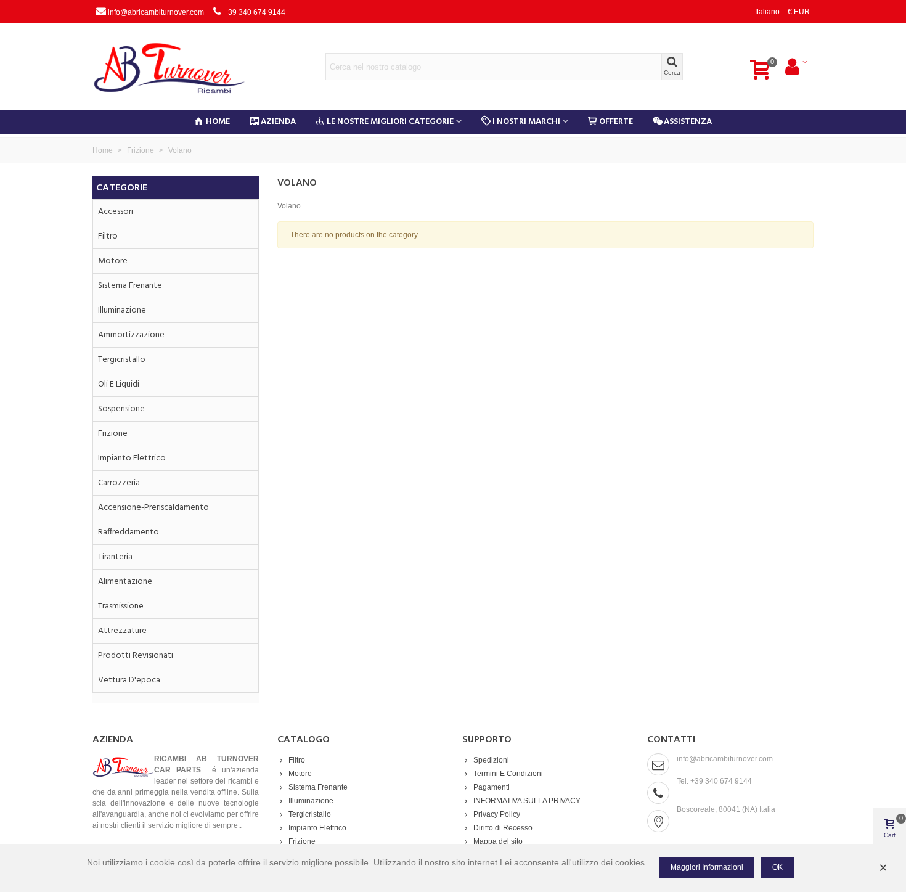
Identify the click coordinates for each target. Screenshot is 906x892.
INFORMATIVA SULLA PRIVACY (527, 800)
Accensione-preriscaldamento (153, 508)
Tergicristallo (121, 360)
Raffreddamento (128, 532)
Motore (113, 261)
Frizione (113, 434)
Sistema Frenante (130, 286)
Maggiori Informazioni (707, 867)
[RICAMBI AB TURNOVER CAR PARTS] (178, 66)
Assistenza (688, 122)
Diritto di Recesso (503, 828)
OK (777, 867)
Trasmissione (121, 606)
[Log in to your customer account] (795, 66)
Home (218, 122)
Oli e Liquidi (118, 384)
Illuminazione (122, 310)
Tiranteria (115, 557)
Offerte (616, 122)
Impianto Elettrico (132, 458)
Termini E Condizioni (508, 773)
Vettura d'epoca (129, 680)
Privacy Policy (496, 814)
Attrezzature (122, 631)
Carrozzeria (119, 483)
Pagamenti (491, 787)
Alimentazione (125, 582)
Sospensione (121, 409)
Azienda (278, 122)
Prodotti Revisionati (135, 656)
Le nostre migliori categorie (390, 122)
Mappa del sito (498, 841)
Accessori (115, 212)
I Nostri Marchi (526, 122)
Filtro (108, 236)
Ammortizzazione (131, 335)
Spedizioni (491, 760)
